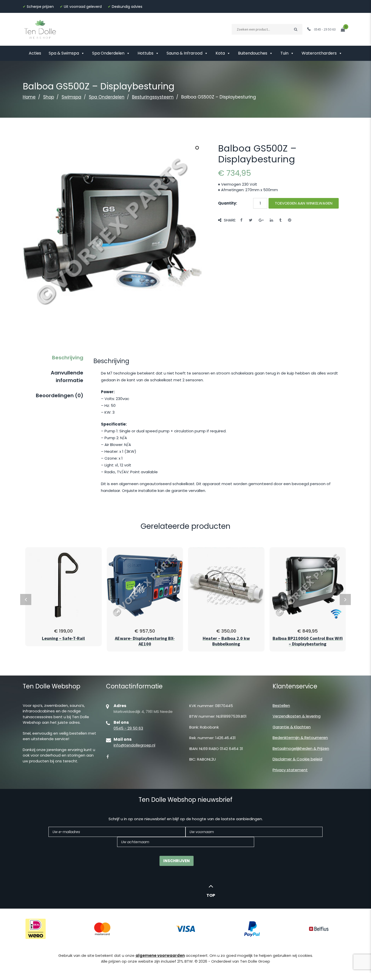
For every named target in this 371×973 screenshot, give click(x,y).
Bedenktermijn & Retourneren (300, 737)
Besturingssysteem (153, 96)
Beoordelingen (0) (59, 395)
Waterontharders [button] (319, 53)
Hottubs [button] (145, 53)
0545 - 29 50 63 (128, 728)
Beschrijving (67, 357)
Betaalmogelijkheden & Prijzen (301, 748)
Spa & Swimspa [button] (64, 53)
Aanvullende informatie (67, 376)
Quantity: (227, 203)
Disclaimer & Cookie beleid (297, 759)
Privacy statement (290, 769)
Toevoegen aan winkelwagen (303, 203)
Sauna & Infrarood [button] (184, 53)
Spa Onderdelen (108, 53)
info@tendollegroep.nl (134, 745)
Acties (35, 53)
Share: (230, 220)
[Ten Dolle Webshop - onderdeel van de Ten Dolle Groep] (40, 29)
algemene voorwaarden (160, 955)
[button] (197, 148)
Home (29, 96)
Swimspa (71, 96)
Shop (48, 96)
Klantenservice (295, 686)
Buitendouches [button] (252, 53)
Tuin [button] (284, 53)
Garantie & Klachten (292, 727)
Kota (220, 53)
